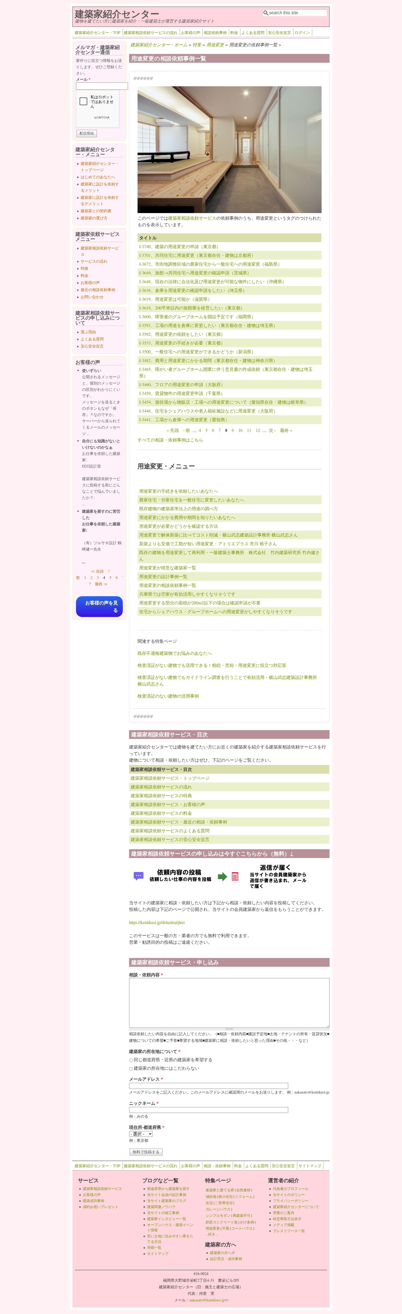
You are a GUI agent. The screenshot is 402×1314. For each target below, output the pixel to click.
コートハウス (242, 1228)
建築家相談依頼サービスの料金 (161, 813)
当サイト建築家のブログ (166, 1200)
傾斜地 (211, 1196)
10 (240, 430)
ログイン (302, 32)
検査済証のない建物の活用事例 (168, 696)
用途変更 (215, 44)
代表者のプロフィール (290, 1188)
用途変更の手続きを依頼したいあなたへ (178, 491)
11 (249, 430)
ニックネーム (144, 1103)
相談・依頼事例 (217, 1165)
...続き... (212, 1234)
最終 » (286, 430)
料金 (234, 32)
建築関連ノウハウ (161, 1206)
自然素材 (243, 1189)
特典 (84, 268)
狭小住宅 (226, 1196)
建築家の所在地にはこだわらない (166, 1068)
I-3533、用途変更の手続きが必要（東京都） (182, 343)
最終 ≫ (101, 583)
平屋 (225, 1228)
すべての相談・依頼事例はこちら (170, 440)
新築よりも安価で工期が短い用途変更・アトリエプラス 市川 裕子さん (208, 543)
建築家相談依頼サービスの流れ (150, 32)
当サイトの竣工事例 (163, 1212)
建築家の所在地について (154, 1051)
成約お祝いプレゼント (100, 1206)
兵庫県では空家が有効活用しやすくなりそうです (187, 594)
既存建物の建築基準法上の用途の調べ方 (178, 508)
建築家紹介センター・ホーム (158, 44)
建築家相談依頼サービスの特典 (161, 795)
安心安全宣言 (279, 32)
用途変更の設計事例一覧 (163, 576)
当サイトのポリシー (289, 1194)
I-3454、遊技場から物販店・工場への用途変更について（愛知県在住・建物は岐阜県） (223, 402)
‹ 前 (186, 430)
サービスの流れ (94, 261)
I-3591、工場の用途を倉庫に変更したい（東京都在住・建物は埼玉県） (208, 325)
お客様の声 (190, 32)
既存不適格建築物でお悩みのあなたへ (175, 653)
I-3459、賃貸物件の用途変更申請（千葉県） (182, 393)
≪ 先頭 (97, 571)
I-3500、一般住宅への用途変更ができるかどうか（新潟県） (197, 351)
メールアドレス (146, 1079)
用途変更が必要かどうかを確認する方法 (178, 526)
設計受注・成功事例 (226, 1258)
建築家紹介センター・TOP (97, 32)
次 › (272, 430)
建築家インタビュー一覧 (166, 1218)
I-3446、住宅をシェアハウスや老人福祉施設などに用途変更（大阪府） (208, 411)
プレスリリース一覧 (289, 1230)
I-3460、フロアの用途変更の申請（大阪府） (182, 384)
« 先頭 (173, 430)
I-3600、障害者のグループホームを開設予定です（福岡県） (197, 316)
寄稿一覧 (154, 1247)
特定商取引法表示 (287, 1218)
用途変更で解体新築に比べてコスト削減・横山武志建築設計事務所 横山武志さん (218, 535)
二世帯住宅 (224, 1202)
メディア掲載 (283, 1224)
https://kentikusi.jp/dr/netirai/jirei (157, 922)
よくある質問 (252, 32)
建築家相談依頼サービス (192, 218)
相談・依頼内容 (146, 974)
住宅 (209, 1202)
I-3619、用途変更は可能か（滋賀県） (175, 299)
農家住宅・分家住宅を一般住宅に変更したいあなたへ (191, 500)
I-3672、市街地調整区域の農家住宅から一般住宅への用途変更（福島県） (210, 264)
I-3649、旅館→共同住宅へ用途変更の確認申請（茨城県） (195, 273)
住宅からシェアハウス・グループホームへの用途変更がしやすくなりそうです (215, 611)
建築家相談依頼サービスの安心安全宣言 (170, 839)
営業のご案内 (283, 1212)
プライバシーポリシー (290, 1200)
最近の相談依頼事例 (98, 289)
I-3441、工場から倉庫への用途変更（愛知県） (184, 419)
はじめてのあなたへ (98, 176)
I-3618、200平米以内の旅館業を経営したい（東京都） (192, 308)
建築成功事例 (93, 1200)
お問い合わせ (92, 296)
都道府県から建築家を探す (168, 1188)
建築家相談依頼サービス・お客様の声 (168, 804)
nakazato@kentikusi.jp (209, 1299)
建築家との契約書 (96, 210)
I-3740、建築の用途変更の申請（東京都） (180, 246)
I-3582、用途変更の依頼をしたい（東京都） (182, 334)
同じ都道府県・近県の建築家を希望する (173, 1059)
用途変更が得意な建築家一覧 (167, 567)
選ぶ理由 (88, 331)
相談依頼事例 (215, 32)
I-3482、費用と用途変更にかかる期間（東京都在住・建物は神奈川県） (208, 360)
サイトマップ (309, 1165)
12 (258, 430)
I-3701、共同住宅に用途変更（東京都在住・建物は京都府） (197, 255)
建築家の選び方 (94, 217)
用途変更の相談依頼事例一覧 (167, 585)
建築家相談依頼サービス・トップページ (170, 778)
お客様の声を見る (101, 606)
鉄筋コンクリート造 (222, 1222)
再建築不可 (241, 1215)
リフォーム (244, 1196)
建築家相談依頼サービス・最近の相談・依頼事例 (179, 822)
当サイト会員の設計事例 (166, 1194)
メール (83, 79)
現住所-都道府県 (146, 1127)
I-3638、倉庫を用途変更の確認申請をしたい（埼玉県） (193, 290)
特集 (197, 44)
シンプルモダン (218, 1215)
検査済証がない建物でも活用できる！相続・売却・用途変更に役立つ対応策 (212, 665)
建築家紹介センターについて (296, 1206)
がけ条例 (247, 1222)
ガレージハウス (218, 1209)
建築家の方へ (222, 1252)
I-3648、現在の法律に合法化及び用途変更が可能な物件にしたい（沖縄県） (212, 281)
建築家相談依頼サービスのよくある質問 (170, 830)
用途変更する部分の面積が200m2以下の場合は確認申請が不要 (200, 603)
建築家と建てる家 (220, 1189)
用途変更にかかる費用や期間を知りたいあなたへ (187, 517)
